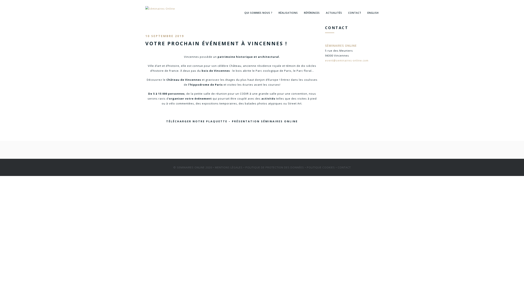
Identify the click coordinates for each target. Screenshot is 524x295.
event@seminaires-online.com (346, 60)
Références (312, 13)
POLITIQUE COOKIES (321, 167)
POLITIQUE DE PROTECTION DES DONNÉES (274, 167)
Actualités (334, 13)
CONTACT (344, 167)
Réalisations (288, 13)
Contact (354, 13)
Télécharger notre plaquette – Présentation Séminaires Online (232, 121)
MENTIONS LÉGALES (229, 167)
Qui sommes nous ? (258, 13)
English (373, 13)
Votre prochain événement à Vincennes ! (216, 43)
